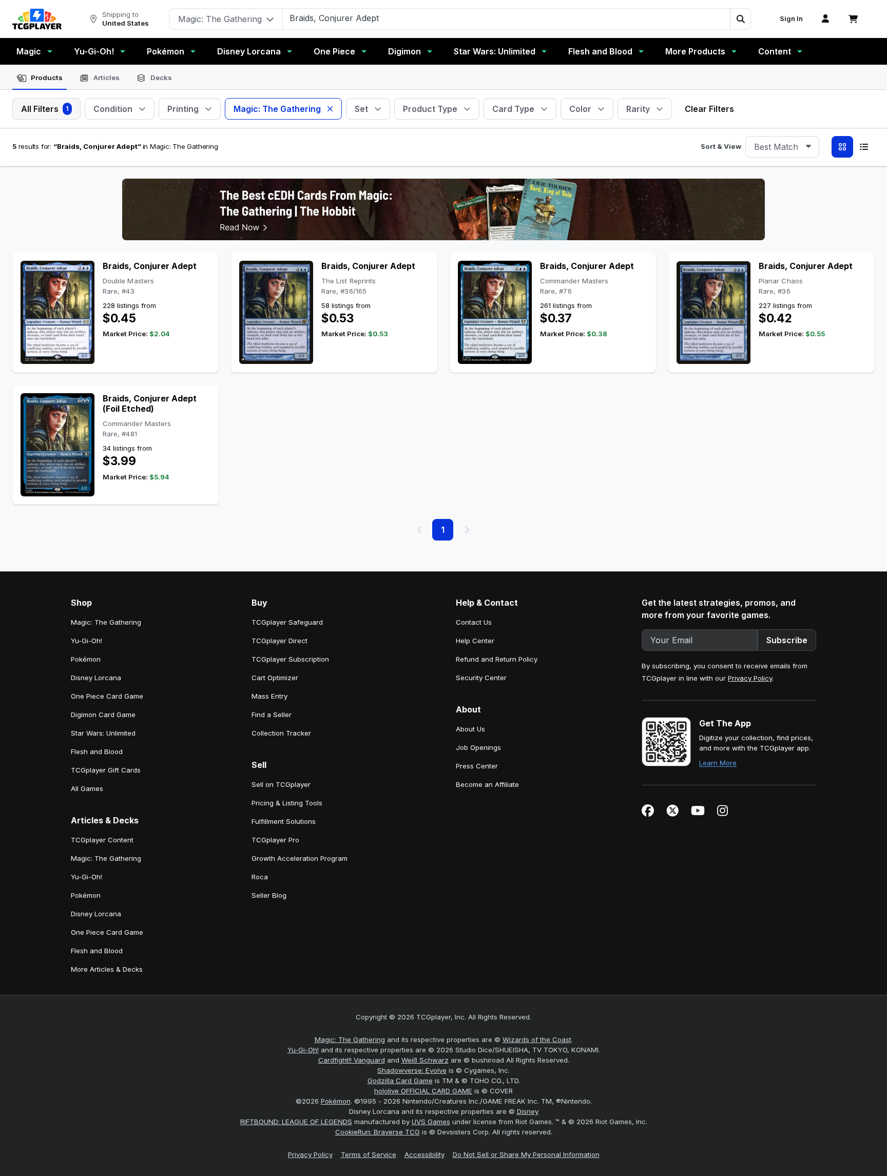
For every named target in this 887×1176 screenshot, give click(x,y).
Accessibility (424, 1154)
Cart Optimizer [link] (275, 677)
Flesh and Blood (600, 51)
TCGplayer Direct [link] (279, 641)
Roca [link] (260, 877)
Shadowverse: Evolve (412, 1070)
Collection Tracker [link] (281, 733)
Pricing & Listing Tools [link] (287, 803)
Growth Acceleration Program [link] (300, 858)
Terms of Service (368, 1154)
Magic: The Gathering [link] (106, 622)
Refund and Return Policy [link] (496, 659)
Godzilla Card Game (400, 1080)
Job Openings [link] (478, 747)
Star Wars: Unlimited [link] (103, 733)
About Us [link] (470, 729)
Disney (527, 1111)
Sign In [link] (791, 19)
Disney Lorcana (249, 51)
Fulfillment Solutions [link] (284, 821)
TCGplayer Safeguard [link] (287, 622)
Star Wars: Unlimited (494, 51)
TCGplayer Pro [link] (275, 840)
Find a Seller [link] (272, 714)
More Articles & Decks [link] (107, 969)
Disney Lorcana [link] (96, 677)
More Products (695, 51)
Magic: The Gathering (350, 1039)
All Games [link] (87, 788)
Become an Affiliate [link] (487, 784)
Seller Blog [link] (269, 895)
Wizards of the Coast (537, 1039)
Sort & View (721, 146)
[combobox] (782, 147)
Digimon (404, 51)
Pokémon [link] (86, 659)
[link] (37, 19)
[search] (506, 18)
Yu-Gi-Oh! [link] (86, 641)
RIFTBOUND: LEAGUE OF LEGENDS (296, 1121)
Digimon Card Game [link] (103, 714)
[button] (740, 19)
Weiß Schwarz (425, 1060)
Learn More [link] (718, 763)
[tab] (39, 78)
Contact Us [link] (474, 622)
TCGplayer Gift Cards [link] (106, 770)
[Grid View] (842, 147)
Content (774, 51)
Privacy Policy (750, 678)
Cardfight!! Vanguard (351, 1060)
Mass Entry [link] (269, 696)
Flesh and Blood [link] (97, 751)
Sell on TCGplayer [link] (281, 784)
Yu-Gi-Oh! (94, 51)
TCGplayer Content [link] (102, 840)
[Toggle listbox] (808, 147)
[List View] (864, 147)
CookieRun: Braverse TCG (377, 1132)
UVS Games (431, 1121)
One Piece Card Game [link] (107, 696)
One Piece (334, 51)
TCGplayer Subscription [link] (290, 659)
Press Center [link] (477, 766)
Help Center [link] (475, 641)
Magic (28, 51)
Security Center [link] (481, 677)
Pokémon (165, 51)
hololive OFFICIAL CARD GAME (423, 1091)
